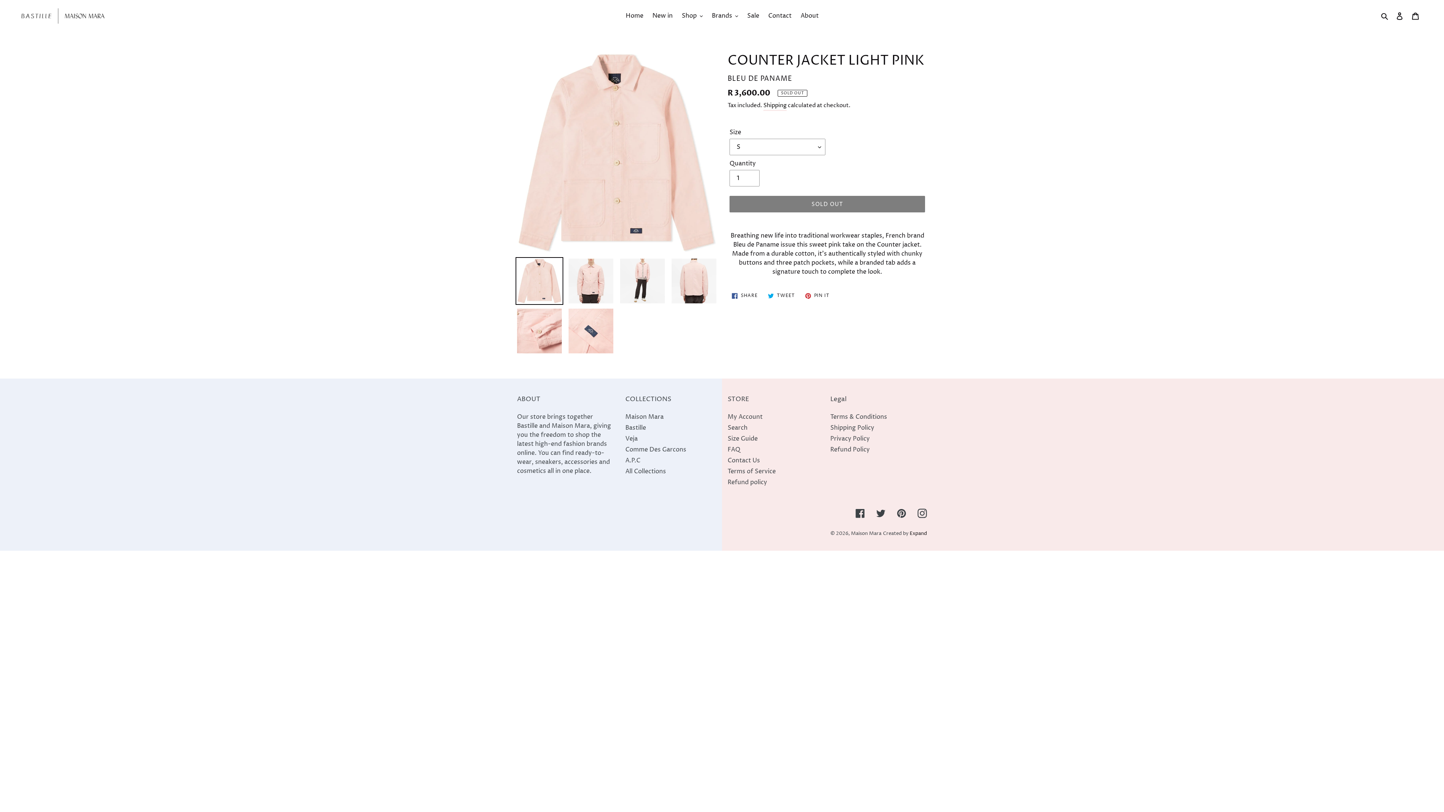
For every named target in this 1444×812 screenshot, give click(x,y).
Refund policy (747, 482)
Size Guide (743, 439)
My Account (745, 417)
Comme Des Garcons (655, 449)
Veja (631, 439)
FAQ (734, 449)
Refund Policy (850, 449)
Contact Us (744, 460)
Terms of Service (752, 471)
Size (735, 132)
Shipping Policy (852, 428)
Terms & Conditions (858, 417)
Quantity (743, 163)
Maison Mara (644, 417)
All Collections (645, 471)
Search (738, 428)
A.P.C (632, 460)
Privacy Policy (850, 439)
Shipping (775, 105)
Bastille (635, 428)
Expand (918, 533)
